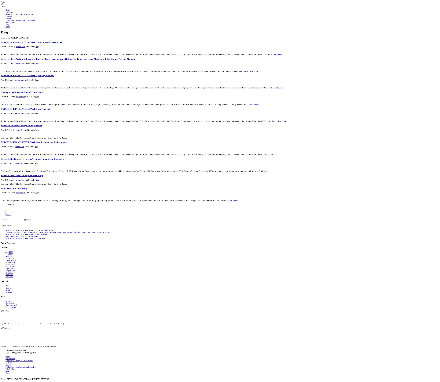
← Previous (10, 204)
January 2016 (10, 262)
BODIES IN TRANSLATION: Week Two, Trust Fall (26, 109)
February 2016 (11, 260)
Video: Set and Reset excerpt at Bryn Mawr (21, 125)
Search (27, 220)
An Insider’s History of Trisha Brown (19, 14)
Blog (7, 25)
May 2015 (9, 277)
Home (8, 10)
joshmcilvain (20, 47)
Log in (8, 301)
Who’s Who (10, 22)
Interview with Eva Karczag (14, 188)
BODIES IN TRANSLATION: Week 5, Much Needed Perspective (31, 42)
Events (8, 290)
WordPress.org (11, 307)
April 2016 (9, 256)
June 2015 (9, 275)
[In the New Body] (2, 4)
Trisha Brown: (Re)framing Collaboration (21, 20)
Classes (8, 18)
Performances (10, 12)
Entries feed (10, 303)
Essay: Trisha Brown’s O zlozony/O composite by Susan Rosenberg (32, 159)
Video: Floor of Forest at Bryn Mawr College (22, 175)
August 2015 (10, 271)
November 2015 (11, 264)
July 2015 (9, 273)
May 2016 (9, 254)
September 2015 (11, 268)
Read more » (278, 54)
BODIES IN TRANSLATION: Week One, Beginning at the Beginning (34, 142)
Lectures (9, 16)
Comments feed (11, 305)
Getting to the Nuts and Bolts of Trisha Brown (22, 92)
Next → (8, 215)
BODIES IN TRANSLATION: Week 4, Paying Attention (27, 75)
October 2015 (10, 266)
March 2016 (10, 258)
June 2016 (9, 252)
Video (8, 27)
